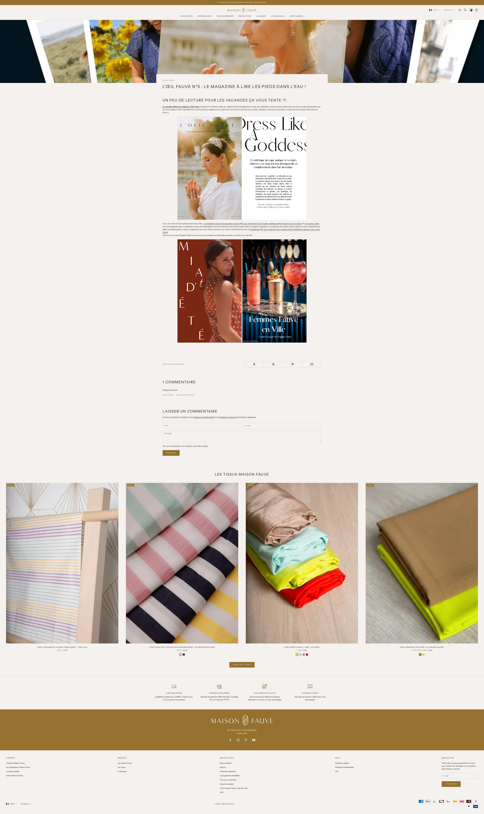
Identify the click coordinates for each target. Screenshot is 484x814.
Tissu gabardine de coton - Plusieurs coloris (422, 647)
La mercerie (122, 771)
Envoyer (171, 453)
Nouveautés (187, 16)
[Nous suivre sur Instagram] (238, 740)
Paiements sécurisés (228, 771)
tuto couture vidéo (312, 223)
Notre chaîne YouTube (14, 775)
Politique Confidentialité (344, 767)
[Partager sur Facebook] (254, 364)
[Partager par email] (311, 364)
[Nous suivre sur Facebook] (230, 740)
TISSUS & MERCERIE (225, 16)
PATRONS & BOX (204, 16)
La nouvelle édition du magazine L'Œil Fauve (181, 106)
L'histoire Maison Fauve (15, 763)
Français (448, 10)
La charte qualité (12, 771)
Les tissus (122, 767)
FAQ (221, 792)
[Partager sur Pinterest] (292, 364)
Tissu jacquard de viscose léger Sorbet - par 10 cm (62, 647)
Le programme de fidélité (229, 775)
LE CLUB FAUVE (277, 16)
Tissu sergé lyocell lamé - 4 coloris (302, 647)
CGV (337, 771)
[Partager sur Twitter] (273, 364)
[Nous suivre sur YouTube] (254, 740)
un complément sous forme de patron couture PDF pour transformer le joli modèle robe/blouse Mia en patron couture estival (252, 223)
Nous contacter (226, 763)
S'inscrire (451, 784)
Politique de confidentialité (203, 417)
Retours (223, 767)
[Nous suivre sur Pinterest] (246, 740)
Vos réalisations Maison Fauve (18, 767)
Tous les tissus (242, 665)
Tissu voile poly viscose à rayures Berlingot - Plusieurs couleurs (182, 647)
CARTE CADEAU (296, 16)
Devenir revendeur (227, 784)
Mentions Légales (342, 763)
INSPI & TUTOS (245, 16)
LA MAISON (261, 16)
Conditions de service (227, 417)
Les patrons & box (125, 763)
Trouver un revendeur (228, 780)
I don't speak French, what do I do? (233, 788)
